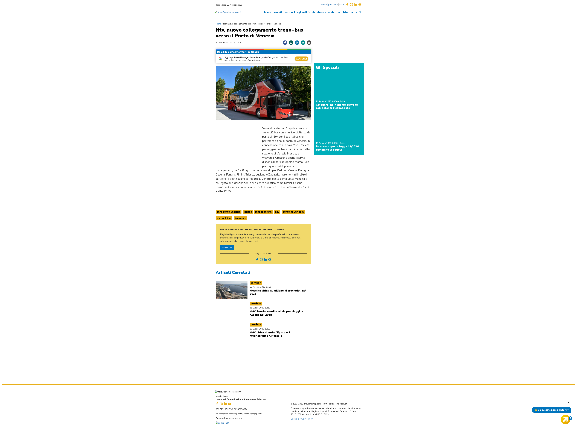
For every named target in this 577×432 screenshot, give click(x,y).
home (267, 12)
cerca (354, 12)
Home (218, 23)
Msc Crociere (263, 212)
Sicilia (342, 101)
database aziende (323, 12)
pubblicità (333, 4)
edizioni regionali (296, 12)
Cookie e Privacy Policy (302, 418)
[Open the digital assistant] (565, 419)
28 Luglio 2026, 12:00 (260, 328)
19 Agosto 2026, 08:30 (327, 143)
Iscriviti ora (227, 247)
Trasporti (240, 218)
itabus (248, 212)
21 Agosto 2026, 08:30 (327, 101)
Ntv (277, 212)
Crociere (256, 303)
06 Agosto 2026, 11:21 (260, 286)
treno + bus (224, 218)
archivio (343, 12)
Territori (256, 282)
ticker (342, 4)
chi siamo (322, 4)
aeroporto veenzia (229, 212)
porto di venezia (293, 212)
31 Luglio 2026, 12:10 (260, 307)
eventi (278, 12)
